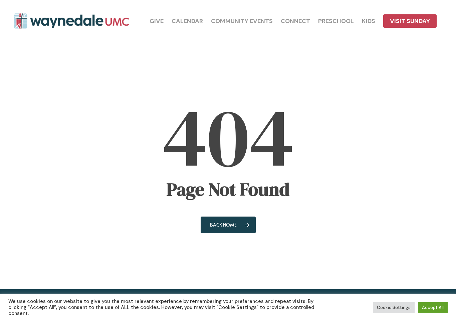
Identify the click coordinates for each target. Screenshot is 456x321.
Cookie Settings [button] (394, 307)
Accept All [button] (433, 307)
